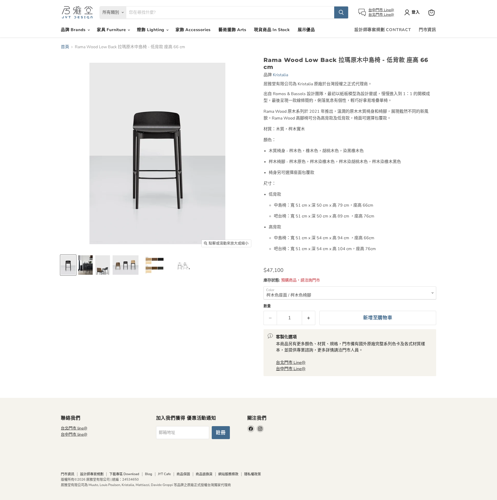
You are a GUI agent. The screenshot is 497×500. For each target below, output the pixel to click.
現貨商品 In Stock (272, 30)
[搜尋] (341, 12)
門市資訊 (427, 30)
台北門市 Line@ (381, 14)
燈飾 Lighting (151, 30)
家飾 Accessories (193, 30)
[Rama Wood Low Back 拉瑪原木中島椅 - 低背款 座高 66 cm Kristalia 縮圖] (68, 265)
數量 (267, 306)
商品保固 (183, 474)
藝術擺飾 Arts (232, 30)
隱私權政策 (252, 474)
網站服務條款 (228, 474)
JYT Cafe (164, 474)
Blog (148, 474)
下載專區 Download (124, 474)
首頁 (65, 47)
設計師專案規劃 (92, 474)
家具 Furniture (112, 30)
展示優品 (306, 30)
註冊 (221, 432)
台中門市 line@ (74, 434)
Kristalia (280, 75)
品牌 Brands (74, 30)
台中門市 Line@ (381, 10)
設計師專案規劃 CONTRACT (382, 30)
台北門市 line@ (74, 428)
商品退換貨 (204, 474)
